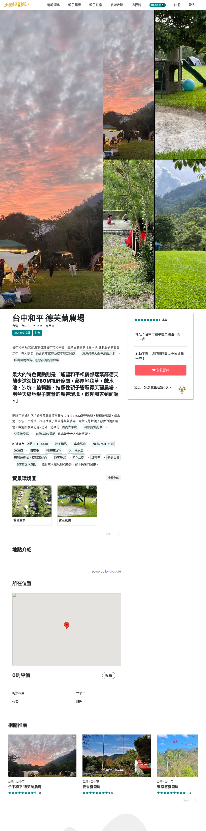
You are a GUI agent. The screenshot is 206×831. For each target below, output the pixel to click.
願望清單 (157, 5)
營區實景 (19, 520)
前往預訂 (162, 370)
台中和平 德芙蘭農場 (24, 787)
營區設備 (65, 520)
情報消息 (53, 5)
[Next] (46, 501)
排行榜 (136, 5)
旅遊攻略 (116, 5)
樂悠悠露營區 (168, 787)
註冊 (177, 5)
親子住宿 (95, 5)
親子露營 (74, 5)
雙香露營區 (91, 787)
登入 (192, 5)
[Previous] (17, 501)
